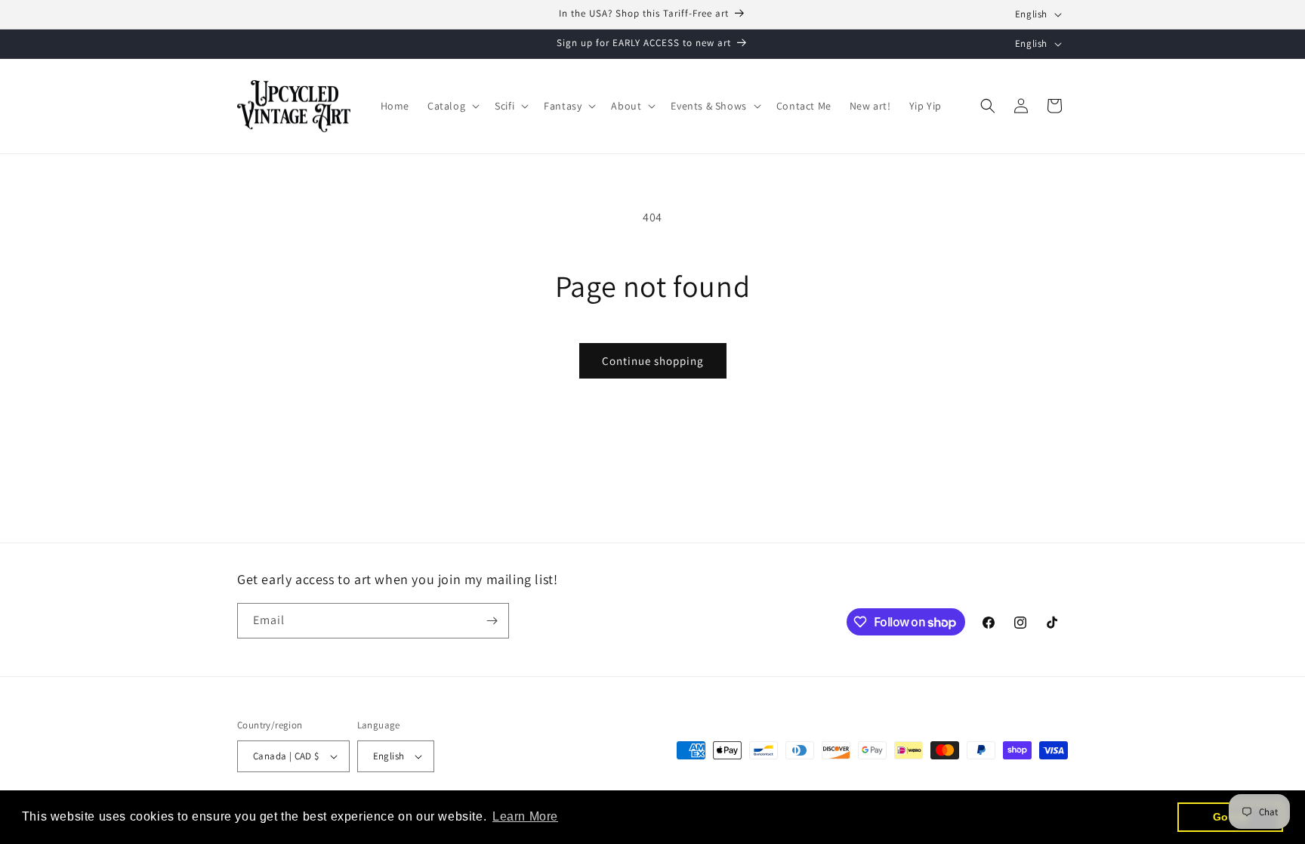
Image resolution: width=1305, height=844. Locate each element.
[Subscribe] (491, 620)
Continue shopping (653, 361)
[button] (452, 106)
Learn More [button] (525, 816)
